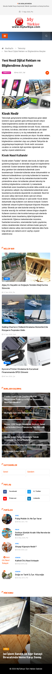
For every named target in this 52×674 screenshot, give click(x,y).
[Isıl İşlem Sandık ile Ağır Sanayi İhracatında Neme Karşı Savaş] (26, 630)
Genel (7, 278)
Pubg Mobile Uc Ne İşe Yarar (28, 518)
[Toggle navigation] (5, 36)
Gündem (30, 472)
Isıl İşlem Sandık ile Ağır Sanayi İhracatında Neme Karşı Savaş (22, 655)
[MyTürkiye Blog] (26, 22)
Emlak (17, 529)
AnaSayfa (9, 48)
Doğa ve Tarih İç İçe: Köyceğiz (29, 574)
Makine (7, 362)
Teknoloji (21, 48)
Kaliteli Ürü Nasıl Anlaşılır (27, 560)
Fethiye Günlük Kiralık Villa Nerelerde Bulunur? (32, 533)
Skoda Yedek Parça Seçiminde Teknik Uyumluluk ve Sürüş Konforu (26, 6)
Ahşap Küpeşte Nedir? (26, 546)
